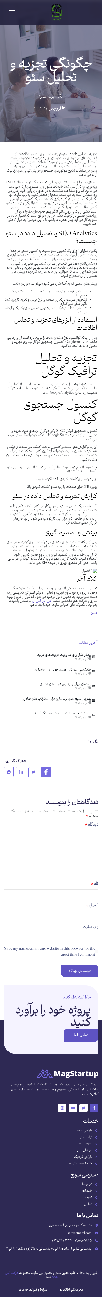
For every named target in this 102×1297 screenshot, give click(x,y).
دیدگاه (91, 824)
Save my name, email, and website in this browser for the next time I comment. (49, 952)
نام (94, 884)
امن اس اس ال (42, 601)
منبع (93, 613)
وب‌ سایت (90, 927)
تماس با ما (81, 1035)
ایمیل (92, 905)
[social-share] (46, 772)
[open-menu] (12, 12)
